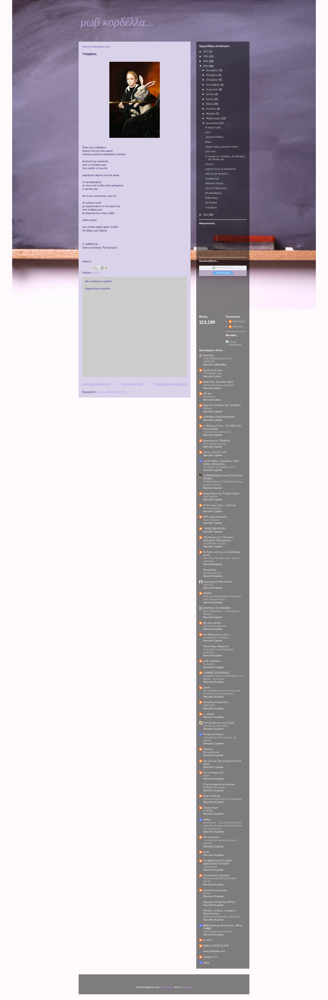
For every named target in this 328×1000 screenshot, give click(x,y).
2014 (206, 66)
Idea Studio (239, 321)
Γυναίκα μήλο (210, 867)
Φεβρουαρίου (213, 118)
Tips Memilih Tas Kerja (214, 543)
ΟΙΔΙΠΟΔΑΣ (209, 705)
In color (207, 940)
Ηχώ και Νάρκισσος (216, 188)
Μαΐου (210, 103)
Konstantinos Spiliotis (216, 875)
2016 (206, 56)
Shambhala (209, 569)
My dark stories (212, 622)
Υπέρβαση (211, 207)
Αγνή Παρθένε (210, 496)
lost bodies (211, 202)
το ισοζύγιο (208, 664)
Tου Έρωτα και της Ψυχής (218, 722)
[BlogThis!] (95, 268)
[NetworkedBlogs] (222, 267)
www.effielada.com (214, 951)
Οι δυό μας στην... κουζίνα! (219, 505)
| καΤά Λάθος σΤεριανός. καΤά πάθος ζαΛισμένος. (221, 462)
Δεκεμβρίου (212, 70)
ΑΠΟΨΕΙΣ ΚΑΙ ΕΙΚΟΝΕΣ (217, 608)
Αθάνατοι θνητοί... (215, 183)
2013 (206, 214)
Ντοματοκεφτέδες (212, 508)
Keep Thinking (211, 795)
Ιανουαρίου (212, 123)
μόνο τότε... (211, 151)
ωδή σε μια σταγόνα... (217, 173)
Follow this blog (223, 273)
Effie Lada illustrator (215, 516)
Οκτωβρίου (212, 79)
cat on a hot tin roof (214, 452)
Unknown (238, 326)
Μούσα (206, 893)
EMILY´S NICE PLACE (216, 945)
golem (207, 687)
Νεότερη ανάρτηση (96, 384)
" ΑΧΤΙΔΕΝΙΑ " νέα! (212, 373)
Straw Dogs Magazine (216, 646)
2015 (206, 61)
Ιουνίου (210, 99)
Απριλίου (211, 108)
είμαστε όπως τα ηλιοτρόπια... (221, 168)
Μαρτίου (211, 113)
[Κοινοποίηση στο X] (99, 268)
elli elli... (208, 393)
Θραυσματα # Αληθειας (216, 440)
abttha (206, 819)
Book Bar (208, 355)
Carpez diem (210, 807)
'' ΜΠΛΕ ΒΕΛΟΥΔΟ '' (215, 528)
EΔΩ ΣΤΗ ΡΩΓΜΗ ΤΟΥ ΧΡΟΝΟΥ (222, 405)
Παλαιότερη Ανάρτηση (170, 384)
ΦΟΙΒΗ (207, 593)
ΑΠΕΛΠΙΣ (208, 584)
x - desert (208, 714)
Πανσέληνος (209, 396)
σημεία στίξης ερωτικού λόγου (221, 146)
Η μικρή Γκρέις (213, 127)
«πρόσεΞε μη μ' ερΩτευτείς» (217, 432)
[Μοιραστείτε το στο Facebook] (102, 268)
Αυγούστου (212, 89)
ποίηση (96, 272)
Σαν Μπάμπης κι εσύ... (216, 634)
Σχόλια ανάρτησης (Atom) (111, 391)
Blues (208, 141)
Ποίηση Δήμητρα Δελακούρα (217, 931)
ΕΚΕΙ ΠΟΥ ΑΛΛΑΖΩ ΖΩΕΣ (218, 382)
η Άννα (209, 164)
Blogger (187, 987)
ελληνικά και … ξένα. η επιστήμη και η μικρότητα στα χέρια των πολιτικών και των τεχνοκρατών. (222, 825)
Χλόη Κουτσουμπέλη (215, 702)
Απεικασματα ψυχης (215, 890)
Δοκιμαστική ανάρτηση (214, 626)
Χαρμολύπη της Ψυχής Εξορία (221, 493)
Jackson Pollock (214, 137)
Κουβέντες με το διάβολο (215, 637)
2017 (206, 51)
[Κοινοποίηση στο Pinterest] (106, 268)
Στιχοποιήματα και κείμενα (219, 784)
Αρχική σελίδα (132, 384)
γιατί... (208, 132)
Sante (206, 775)
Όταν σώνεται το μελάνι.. (215, 443)
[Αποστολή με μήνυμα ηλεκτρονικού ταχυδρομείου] (91, 268)
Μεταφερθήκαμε (211, 752)
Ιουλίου (210, 94)
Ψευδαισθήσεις (213, 193)
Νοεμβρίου (212, 75)
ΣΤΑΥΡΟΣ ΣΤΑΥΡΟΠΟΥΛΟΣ (219, 417)
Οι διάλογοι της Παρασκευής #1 (219, 467)
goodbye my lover (212, 573)
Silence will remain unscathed (218, 385)
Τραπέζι (208, 749)
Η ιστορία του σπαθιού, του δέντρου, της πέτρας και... (225, 158)
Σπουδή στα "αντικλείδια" (215, 726)
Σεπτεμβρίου (213, 84)
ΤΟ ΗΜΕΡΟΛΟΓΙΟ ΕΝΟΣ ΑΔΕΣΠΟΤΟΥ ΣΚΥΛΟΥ (217, 862)
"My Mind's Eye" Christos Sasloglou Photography (218, 539)
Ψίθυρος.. (208, 408)
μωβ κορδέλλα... (117, 22)
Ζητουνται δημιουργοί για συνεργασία (222, 799)
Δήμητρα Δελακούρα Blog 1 (219, 902)
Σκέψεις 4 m (210, 957)
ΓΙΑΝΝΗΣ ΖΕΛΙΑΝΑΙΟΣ (216, 672)
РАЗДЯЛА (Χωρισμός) (214, 787)
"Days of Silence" (212, 520)
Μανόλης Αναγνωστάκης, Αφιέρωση (221, 916)
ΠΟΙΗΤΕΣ (208, 811)
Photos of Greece (213, 734)
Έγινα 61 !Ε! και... (213, 370)
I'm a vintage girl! (213, 772)
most (206, 852)
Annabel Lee (212, 178)
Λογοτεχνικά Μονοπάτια (217, 581)
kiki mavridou (211, 837)
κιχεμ (206, 962)
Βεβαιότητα (211, 197)
